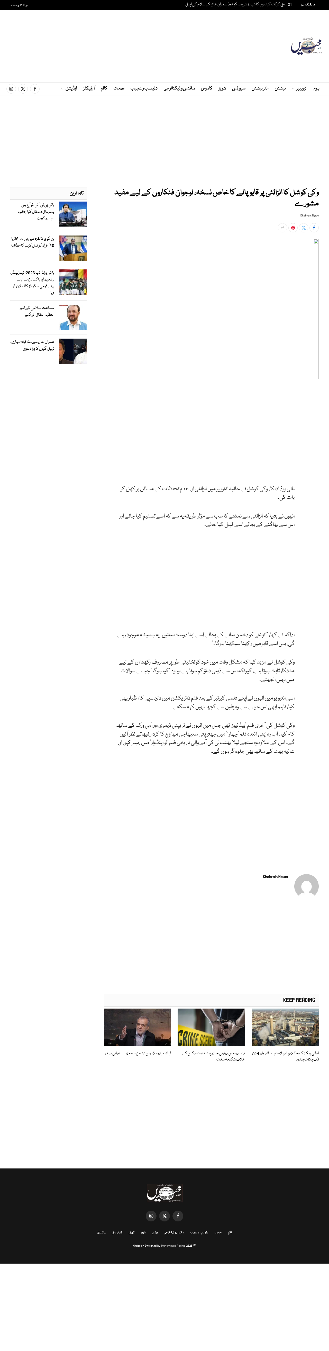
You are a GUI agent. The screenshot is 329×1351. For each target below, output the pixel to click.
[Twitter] (314, 416)
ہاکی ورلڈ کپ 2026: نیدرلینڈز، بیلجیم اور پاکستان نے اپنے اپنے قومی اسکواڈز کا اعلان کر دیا (32, 283)
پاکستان (101, 1232)
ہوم (316, 88)
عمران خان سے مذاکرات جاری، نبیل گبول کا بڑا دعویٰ (32, 345)
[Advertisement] (164, 46)
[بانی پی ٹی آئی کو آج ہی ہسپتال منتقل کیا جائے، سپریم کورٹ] (73, 214)
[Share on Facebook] (314, 227)
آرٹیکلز (89, 88)
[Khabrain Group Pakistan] (306, 46)
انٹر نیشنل (260, 88)
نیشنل (280, 88)
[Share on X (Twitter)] (303, 227)
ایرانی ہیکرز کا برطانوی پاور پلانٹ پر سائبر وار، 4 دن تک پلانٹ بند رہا (285, 1056)
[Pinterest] (314, 440)
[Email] (314, 452)
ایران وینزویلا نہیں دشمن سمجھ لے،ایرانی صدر (138, 1053)
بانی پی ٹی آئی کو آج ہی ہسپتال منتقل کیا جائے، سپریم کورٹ (36, 211)
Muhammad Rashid (173, 1246)
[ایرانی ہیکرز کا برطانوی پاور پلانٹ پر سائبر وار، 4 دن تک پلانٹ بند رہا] (285, 1027)
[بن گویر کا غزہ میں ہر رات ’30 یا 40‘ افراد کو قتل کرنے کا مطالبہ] (73, 248)
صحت (119, 88)
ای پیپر (301, 88)
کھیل (132, 1232)
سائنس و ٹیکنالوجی (179, 88)
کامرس (207, 88)
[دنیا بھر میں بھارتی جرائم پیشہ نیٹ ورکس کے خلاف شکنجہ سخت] (211, 1027)
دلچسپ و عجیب (144, 88)
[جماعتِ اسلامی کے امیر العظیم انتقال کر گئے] (73, 317)
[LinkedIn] (314, 428)
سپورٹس (238, 88)
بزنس (155, 1232)
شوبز (222, 88)
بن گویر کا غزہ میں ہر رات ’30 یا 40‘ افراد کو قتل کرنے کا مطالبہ (32, 242)
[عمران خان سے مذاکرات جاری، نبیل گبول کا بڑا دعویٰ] (73, 351)
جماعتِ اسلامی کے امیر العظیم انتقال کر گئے (37, 311)
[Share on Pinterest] (293, 227)
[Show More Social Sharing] (282, 227)
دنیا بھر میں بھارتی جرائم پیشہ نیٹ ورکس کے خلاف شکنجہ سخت (213, 1056)
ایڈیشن (71, 88)
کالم (104, 88)
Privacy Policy (19, 5)
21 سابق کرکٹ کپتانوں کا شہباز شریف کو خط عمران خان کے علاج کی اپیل (238, 5)
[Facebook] (314, 404)
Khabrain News (309, 216)
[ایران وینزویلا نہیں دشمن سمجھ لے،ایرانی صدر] (137, 1027)
